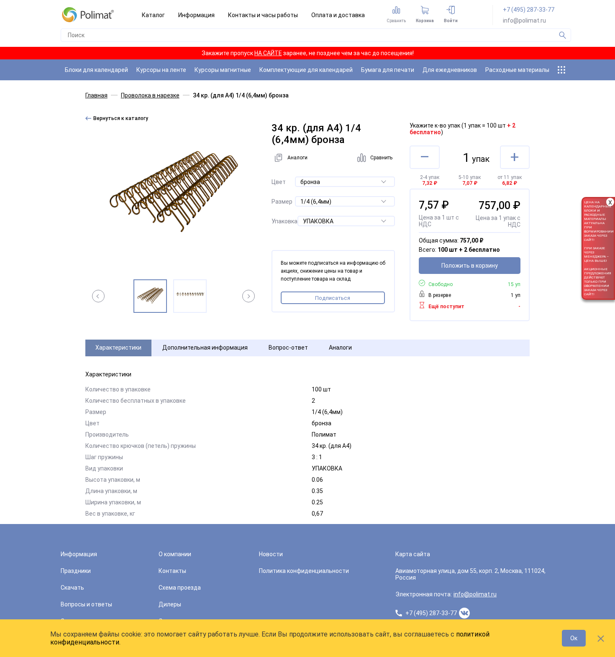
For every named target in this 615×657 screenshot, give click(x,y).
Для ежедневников (450, 69)
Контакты (172, 571)
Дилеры (170, 604)
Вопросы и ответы (86, 604)
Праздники (76, 571)
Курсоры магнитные (223, 69)
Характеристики (118, 347)
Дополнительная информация (205, 347)
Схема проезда (180, 587)
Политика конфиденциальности (304, 571)
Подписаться (332, 298)
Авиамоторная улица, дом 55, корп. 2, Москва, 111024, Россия (470, 574)
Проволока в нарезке (150, 95)
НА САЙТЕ (268, 53)
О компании (175, 554)
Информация (196, 15)
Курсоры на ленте (161, 69)
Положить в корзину (469, 265)
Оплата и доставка (338, 15)
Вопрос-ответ (288, 347)
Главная (96, 95)
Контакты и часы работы (263, 15)
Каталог (153, 15)
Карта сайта (412, 554)
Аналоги (340, 347)
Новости (271, 554)
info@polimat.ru (524, 20)
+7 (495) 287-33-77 (528, 9)
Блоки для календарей (96, 69)
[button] (98, 296)
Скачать (72, 587)
